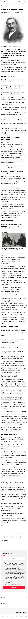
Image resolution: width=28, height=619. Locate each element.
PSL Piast (8, 537)
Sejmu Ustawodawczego (9, 213)
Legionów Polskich (13, 151)
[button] (26, 597)
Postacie (3, 14)
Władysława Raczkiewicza (19, 453)
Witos (22, 537)
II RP (23, 533)
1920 (3, 533)
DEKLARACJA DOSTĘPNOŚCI (21, 613)
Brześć (18, 533)
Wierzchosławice (15, 537)
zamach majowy (5, 540)
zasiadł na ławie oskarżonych (18, 365)
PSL (3, 537)
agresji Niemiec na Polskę (12, 438)
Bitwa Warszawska (10, 533)
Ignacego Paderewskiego (8, 406)
